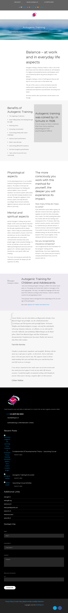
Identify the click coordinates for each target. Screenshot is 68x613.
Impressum (26, 601)
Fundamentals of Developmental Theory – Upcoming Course (34, 451)
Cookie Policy (18, 601)
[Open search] (48, 7)
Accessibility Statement (37, 601)
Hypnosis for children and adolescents (38, 304)
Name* (5, 531)
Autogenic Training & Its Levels (23, 475)
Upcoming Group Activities (21, 483)
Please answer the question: (10, 573)
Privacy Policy (9, 601)
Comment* (6, 555)
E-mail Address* (7, 543)
